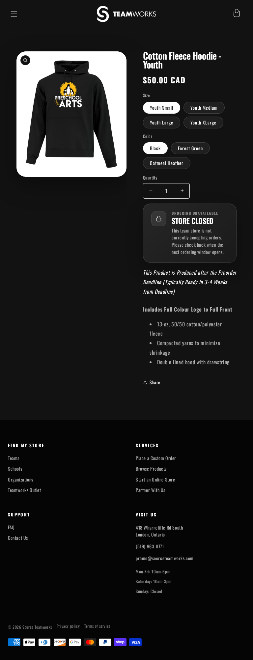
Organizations (20, 479)
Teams (13, 458)
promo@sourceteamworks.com (165, 558)
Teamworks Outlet (24, 490)
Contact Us (18, 538)
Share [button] (155, 382)
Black (155, 148)
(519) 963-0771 (150, 546)
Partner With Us (150, 490)
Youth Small (161, 107)
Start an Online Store (155, 479)
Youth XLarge (203, 122)
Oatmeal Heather (166, 162)
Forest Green (190, 148)
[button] (14, 14)
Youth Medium (204, 107)
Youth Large (161, 122)
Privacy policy (68, 626)
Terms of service (97, 626)
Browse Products (151, 468)
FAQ (11, 527)
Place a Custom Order (156, 458)
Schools (15, 468)
